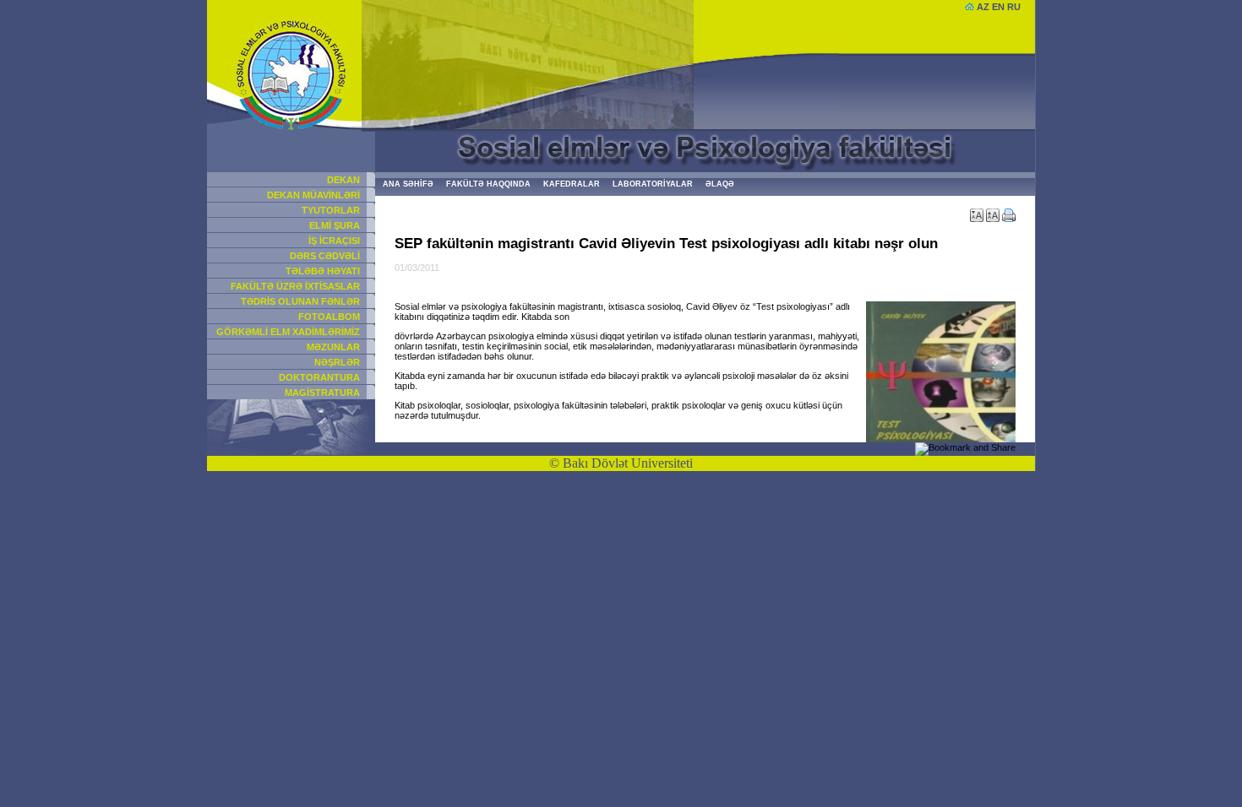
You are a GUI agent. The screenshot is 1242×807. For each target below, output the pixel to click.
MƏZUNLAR (333, 347)
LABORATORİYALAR (653, 184)
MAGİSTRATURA (322, 392)
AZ (983, 7)
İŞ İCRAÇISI (334, 241)
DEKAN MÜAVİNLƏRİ (313, 195)
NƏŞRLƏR (337, 362)
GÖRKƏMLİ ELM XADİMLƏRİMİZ (288, 332)
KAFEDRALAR (571, 184)
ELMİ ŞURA (334, 225)
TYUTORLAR (331, 210)
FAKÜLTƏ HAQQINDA (488, 184)
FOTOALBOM (329, 316)
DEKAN (343, 180)
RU (1014, 7)
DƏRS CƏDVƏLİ (325, 256)
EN (998, 7)
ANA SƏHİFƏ (408, 184)
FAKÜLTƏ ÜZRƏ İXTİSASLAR (295, 286)
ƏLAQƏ (719, 184)
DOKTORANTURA (319, 377)
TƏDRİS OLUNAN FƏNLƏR (300, 301)
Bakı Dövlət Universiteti (628, 463)
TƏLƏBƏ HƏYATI (323, 271)
